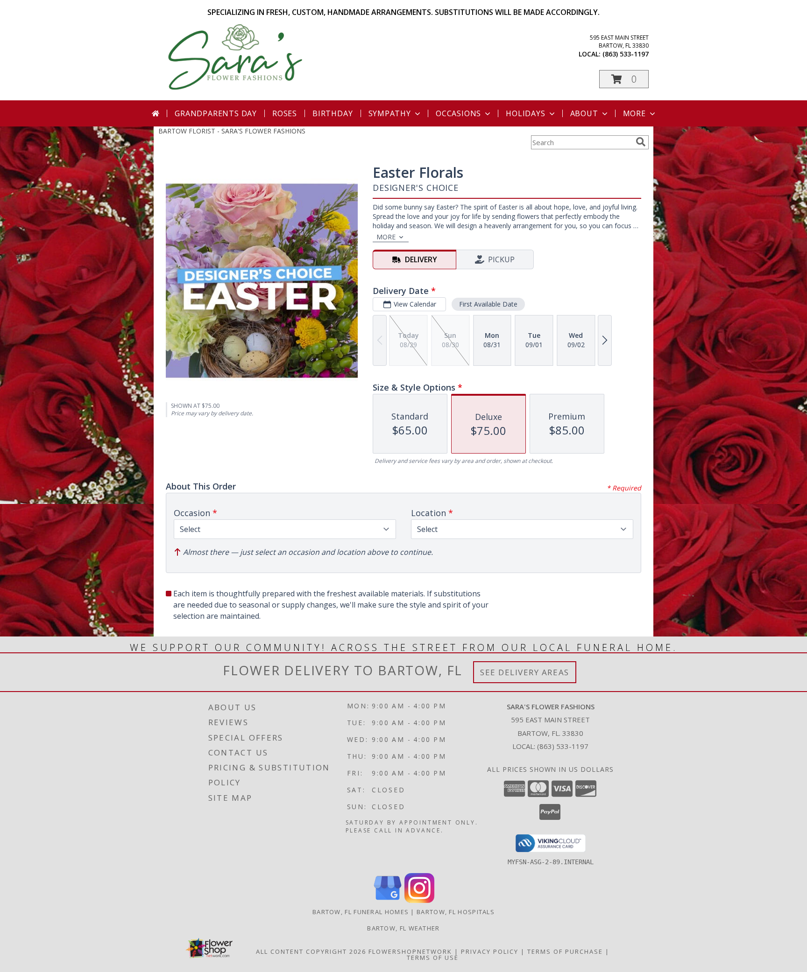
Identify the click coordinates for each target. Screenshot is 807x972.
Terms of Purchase (565, 951)
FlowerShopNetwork (410, 951)
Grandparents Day (216, 113)
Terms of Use (433, 957)
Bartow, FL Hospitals (456, 912)
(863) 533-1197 (625, 53)
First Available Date (488, 304)
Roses (284, 113)
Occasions (458, 113)
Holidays (525, 113)
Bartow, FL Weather (403, 928)
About (584, 113)
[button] (624, 79)
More (634, 113)
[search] (640, 142)
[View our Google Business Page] (388, 900)
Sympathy (389, 113)
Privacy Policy (489, 951)
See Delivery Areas (524, 672)
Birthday (332, 113)
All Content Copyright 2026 (311, 951)
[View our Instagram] (419, 900)
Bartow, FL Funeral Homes (360, 912)
